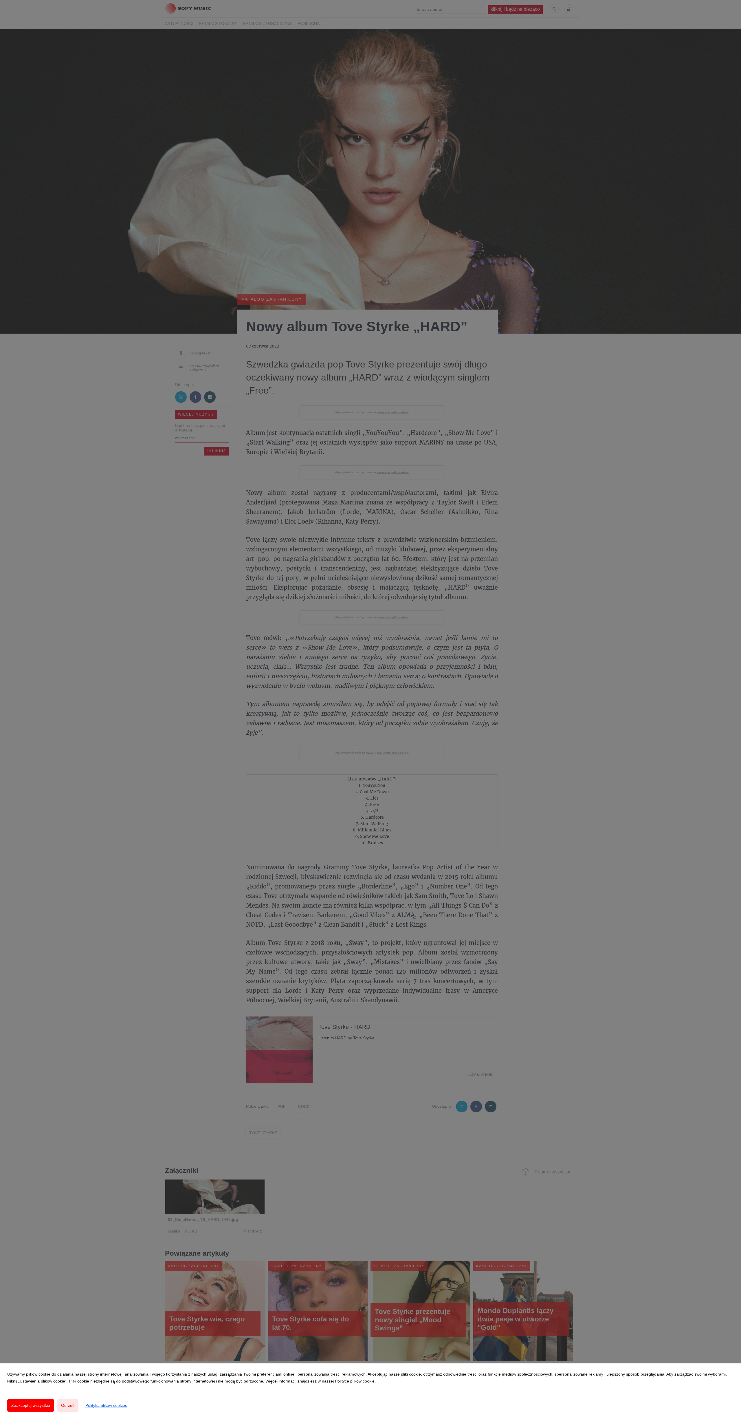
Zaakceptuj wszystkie (30, 1405)
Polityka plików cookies (106, 1405)
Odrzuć (67, 1405)
